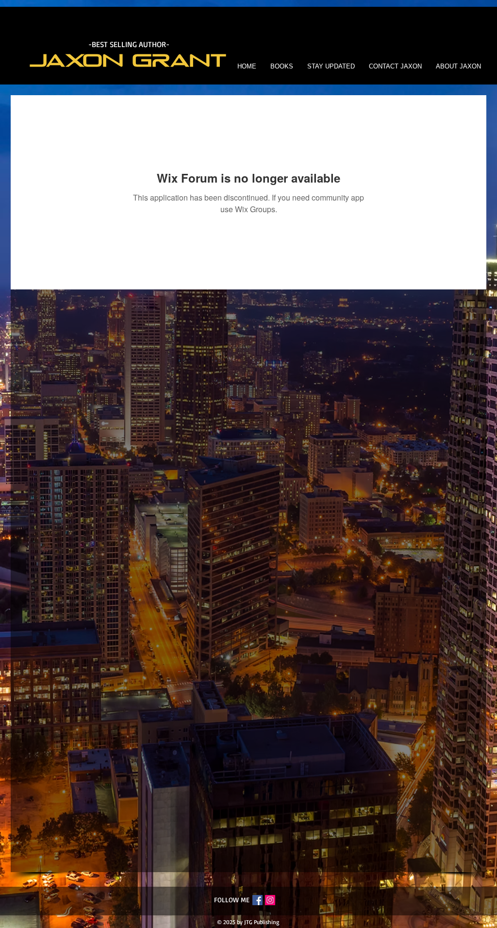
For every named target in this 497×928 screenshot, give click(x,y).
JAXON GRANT (129, 61)
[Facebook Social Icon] (257, 900)
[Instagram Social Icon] (270, 900)
